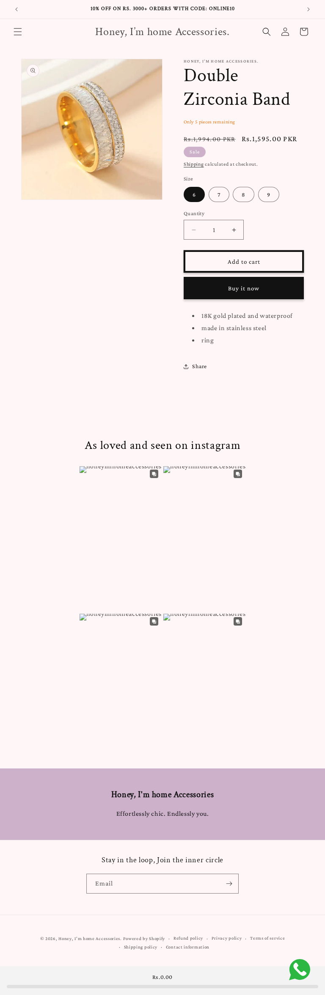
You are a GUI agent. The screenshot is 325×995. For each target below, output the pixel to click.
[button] (17, 31)
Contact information (187, 946)
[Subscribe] (229, 884)
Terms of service (267, 937)
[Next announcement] (308, 9)
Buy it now (243, 288)
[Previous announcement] (16, 9)
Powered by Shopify (144, 938)
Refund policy (188, 937)
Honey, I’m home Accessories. (90, 938)
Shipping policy (141, 946)
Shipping (194, 164)
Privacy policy (227, 937)
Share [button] (199, 366)
